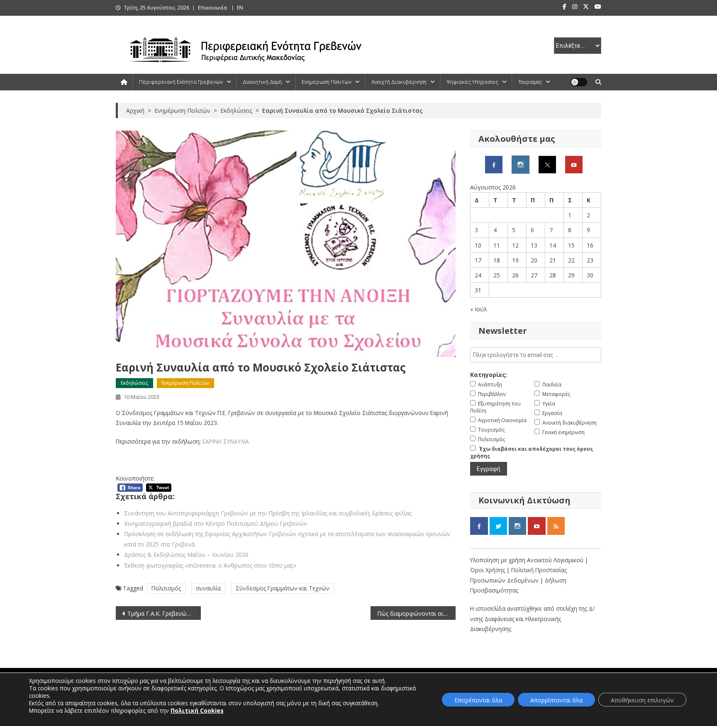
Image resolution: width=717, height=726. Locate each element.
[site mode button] (579, 82)
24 (478, 275)
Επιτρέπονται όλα (478, 700)
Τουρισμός (530, 82)
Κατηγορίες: (488, 375)
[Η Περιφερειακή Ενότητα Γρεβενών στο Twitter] (547, 164)
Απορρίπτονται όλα (556, 700)
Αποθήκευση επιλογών (642, 700)
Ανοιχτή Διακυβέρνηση (399, 82)
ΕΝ (240, 7)
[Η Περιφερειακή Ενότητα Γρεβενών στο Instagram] (520, 164)
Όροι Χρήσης (488, 570)
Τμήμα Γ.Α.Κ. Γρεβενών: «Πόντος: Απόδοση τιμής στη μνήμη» (164, 613)
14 (552, 245)
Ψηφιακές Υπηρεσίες (472, 82)
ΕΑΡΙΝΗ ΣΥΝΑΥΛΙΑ (225, 441)
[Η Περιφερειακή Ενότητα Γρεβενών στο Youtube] (574, 164)
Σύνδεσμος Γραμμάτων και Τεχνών (282, 588)
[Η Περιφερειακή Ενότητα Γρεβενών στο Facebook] (493, 164)
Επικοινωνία (212, 7)
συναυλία (208, 588)
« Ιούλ (478, 309)
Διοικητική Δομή (262, 82)
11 (496, 245)
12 (515, 245)
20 (534, 260)
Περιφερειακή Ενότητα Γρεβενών (181, 82)
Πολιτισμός (166, 588)
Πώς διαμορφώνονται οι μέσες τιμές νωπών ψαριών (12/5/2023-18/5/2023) (416, 613)
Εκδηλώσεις (134, 382)
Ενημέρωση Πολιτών (326, 82)
